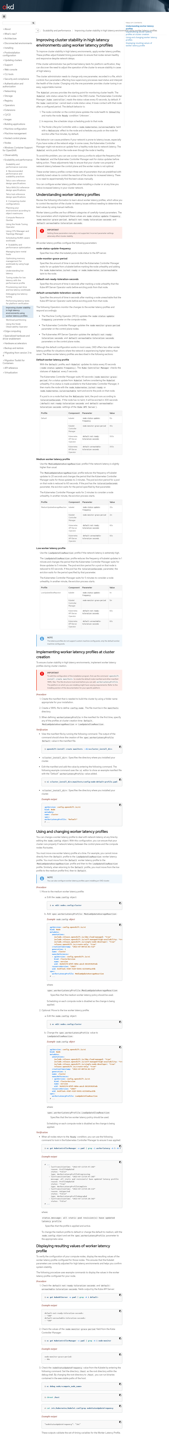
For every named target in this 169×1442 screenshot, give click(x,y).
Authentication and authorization (13, 85)
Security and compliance (16, 79)
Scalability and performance (57, 30)
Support (8, 64)
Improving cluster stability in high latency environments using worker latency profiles (18, 311)
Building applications (14, 124)
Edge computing (12, 331)
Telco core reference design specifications (16, 182)
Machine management (15, 133)
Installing (8, 47)
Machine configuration (15, 128)
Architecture (10, 38)
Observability (11, 155)
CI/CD (7, 114)
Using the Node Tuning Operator (17, 225)
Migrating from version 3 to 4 (17, 354)
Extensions (9, 110)
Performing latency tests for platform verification (17, 302)
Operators (9, 105)
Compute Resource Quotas (15, 219)
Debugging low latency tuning (16, 295)
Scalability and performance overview (16, 165)
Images (8, 119)
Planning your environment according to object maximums (18, 210)
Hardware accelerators (15, 343)
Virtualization (11, 372)
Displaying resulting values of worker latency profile (139, 44)
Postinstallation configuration (11, 54)
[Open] (4, 16)
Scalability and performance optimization (18, 246)
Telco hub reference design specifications (16, 195)
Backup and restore (14, 348)
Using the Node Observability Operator (17, 325)
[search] (33, 23)
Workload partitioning (16, 319)
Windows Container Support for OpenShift (17, 149)
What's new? (10, 33)
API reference (11, 367)
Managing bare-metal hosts (16, 253)
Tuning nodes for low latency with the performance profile (16, 280)
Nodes (7, 142)
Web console (10, 69)
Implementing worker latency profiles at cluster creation (139, 33)
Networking (10, 91)
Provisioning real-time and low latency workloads (18, 288)
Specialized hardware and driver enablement (16, 337)
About (7, 29)
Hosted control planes (15, 138)
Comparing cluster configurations (16, 202)
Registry (8, 100)
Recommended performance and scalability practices (15, 174)
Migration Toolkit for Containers (14, 362)
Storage (8, 95)
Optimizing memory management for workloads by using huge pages (17, 262)
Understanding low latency (15, 272)
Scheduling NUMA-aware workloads (18, 239)
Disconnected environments (18, 43)
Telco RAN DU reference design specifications (17, 189)
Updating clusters (13, 60)
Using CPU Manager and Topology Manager (17, 232)
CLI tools (8, 74)
